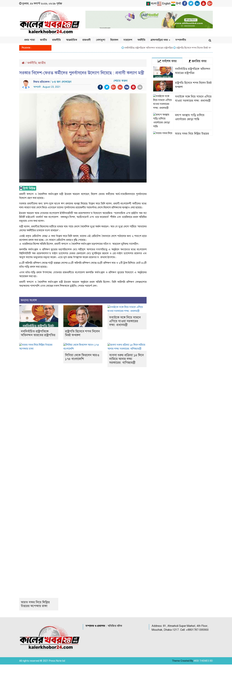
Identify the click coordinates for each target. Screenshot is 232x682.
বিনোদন (114, 40)
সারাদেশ (127, 40)
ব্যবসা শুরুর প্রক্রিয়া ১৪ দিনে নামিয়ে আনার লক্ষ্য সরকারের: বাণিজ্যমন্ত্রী (126, 359)
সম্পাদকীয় (180, 40)
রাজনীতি (56, 40)
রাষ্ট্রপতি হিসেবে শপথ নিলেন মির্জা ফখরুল (187, 47)
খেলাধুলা (100, 40)
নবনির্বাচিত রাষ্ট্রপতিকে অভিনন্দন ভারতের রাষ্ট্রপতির (140, 47)
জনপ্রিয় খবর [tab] (199, 61)
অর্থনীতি (141, 40)
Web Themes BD (203, 660)
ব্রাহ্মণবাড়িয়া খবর (159, 40)
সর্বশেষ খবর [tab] (169, 61)
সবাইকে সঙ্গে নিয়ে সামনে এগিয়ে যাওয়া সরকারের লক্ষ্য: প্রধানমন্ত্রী (125, 321)
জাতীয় (43, 40)
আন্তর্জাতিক (71, 40)
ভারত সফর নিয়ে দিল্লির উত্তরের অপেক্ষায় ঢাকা (35, 604)
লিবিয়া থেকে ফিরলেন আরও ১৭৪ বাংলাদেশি (82, 357)
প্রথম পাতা (29, 40)
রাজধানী (86, 40)
